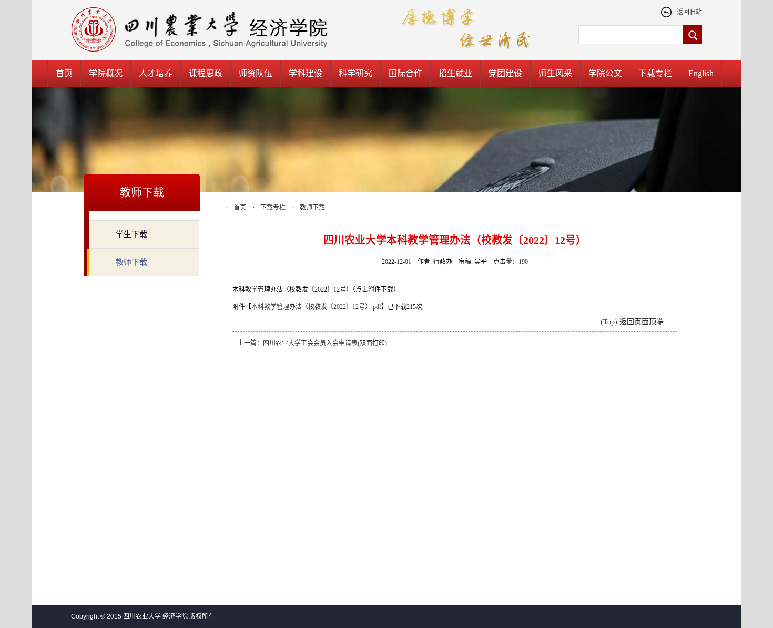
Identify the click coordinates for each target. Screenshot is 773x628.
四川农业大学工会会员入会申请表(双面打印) (325, 343)
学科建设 (305, 73)
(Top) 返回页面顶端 (632, 322)
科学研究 (355, 73)
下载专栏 (655, 73)
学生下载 (131, 234)
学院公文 (605, 73)
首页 (64, 73)
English (701, 73)
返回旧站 (689, 12)
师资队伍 (255, 73)
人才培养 (155, 73)
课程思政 (205, 73)
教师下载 (131, 262)
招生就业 (455, 73)
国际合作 (405, 73)
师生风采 (555, 73)
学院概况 (106, 73)
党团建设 (505, 73)
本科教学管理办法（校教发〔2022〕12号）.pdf (316, 307)
